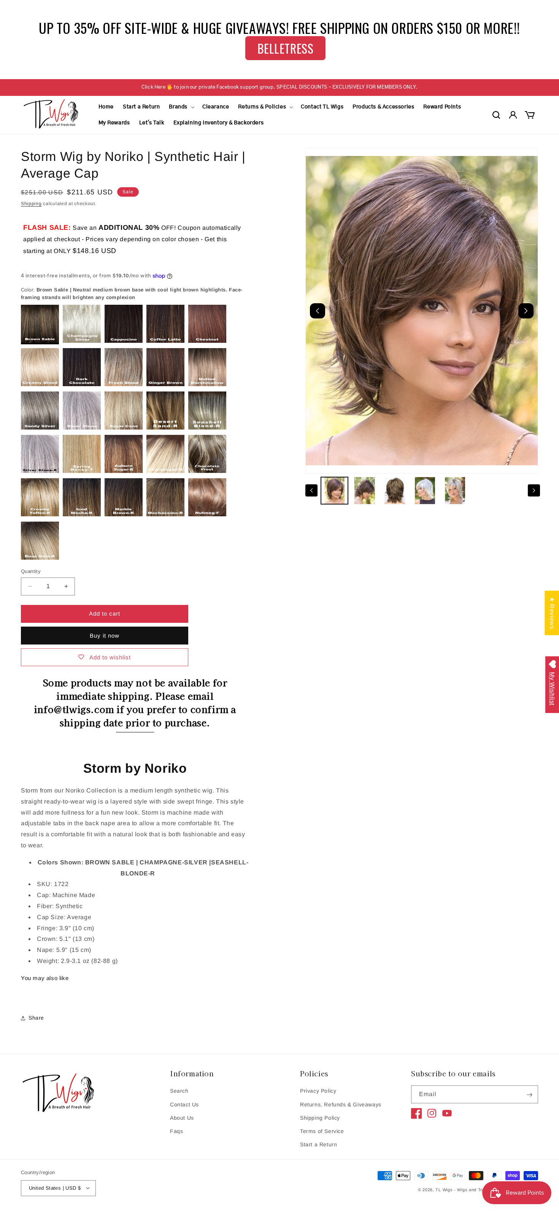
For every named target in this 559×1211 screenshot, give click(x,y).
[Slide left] (311, 490)
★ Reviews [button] (552, 613)
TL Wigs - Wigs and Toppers (465, 1189)
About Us (182, 1118)
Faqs (176, 1131)
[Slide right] (534, 490)
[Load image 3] (395, 490)
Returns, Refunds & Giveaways (340, 1104)
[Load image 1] (334, 490)
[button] (181, 107)
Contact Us (184, 1104)
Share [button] (36, 1018)
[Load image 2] (364, 490)
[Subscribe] (529, 1095)
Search (179, 1091)
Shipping (31, 203)
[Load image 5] (455, 490)
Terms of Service (322, 1131)
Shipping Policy (320, 1118)
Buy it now (104, 635)
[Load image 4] (425, 490)
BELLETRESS (285, 48)
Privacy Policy (318, 1091)
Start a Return (318, 1144)
